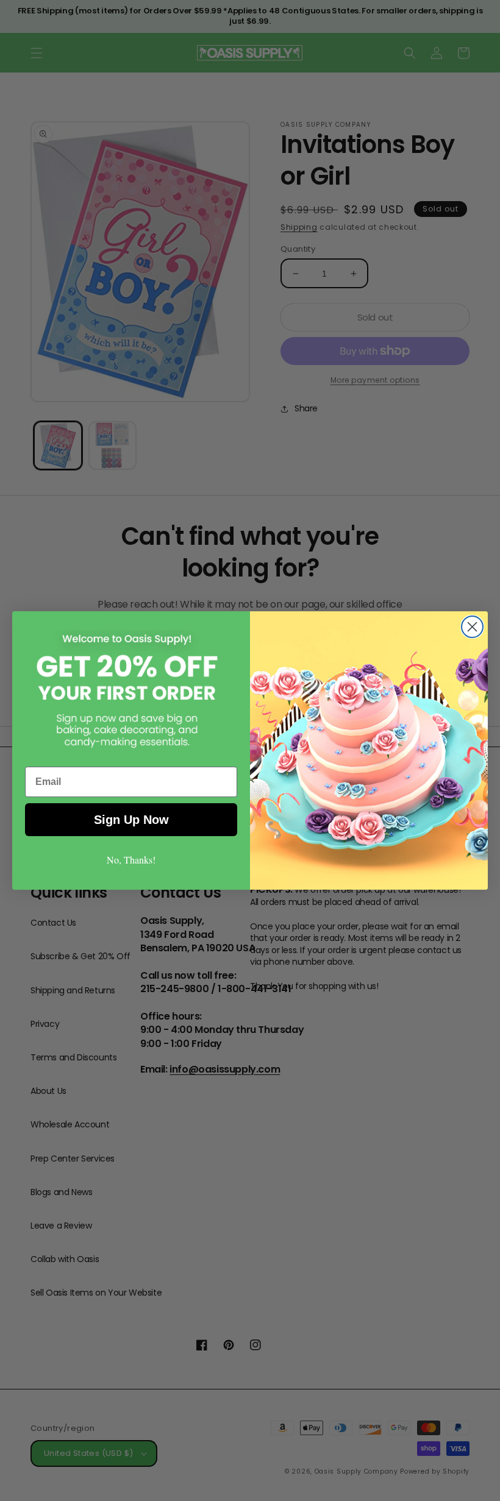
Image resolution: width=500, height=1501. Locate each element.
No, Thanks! (131, 859)
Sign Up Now (131, 819)
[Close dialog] (472, 626)
